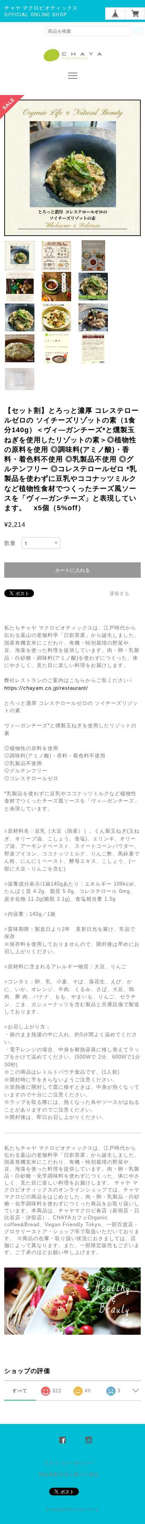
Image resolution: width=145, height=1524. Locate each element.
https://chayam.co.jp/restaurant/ (46, 688)
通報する (119, 593)
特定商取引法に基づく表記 (69, 1474)
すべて (19, 1390)
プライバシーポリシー (69, 1463)
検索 (137, 30)
